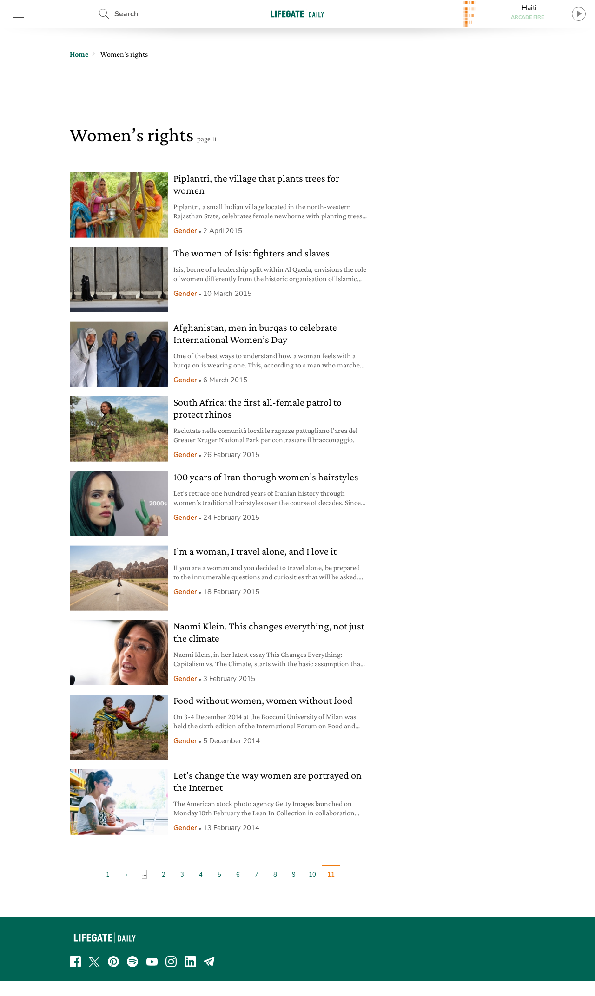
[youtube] (152, 961)
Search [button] (126, 14)
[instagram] (171, 961)
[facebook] (75, 961)
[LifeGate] (297, 13)
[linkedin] (190, 961)
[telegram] (209, 961)
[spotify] (132, 961)
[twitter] (94, 961)
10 (312, 875)
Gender (185, 231)
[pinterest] (113, 961)
